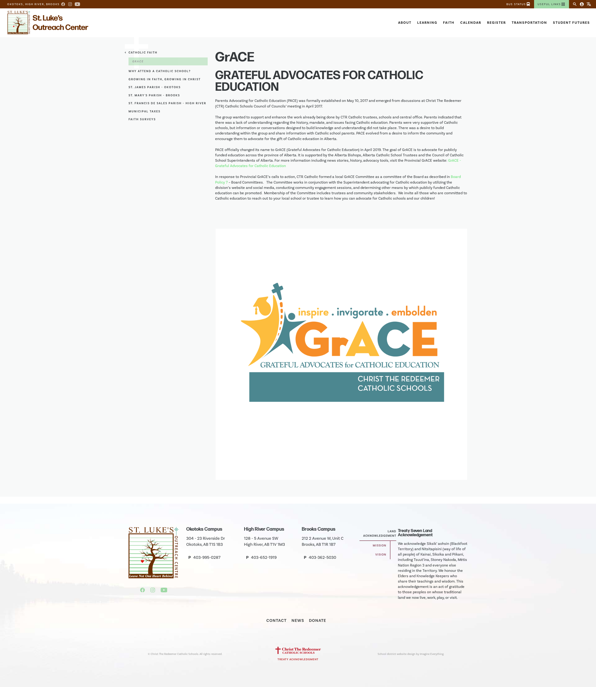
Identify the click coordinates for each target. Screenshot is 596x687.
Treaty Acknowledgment (298, 659)
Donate (317, 620)
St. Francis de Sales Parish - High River (167, 103)
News (297, 620)
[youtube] (164, 591)
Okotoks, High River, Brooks (33, 4)
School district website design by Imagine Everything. (411, 654)
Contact (276, 620)
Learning (427, 22)
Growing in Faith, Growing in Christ (165, 79)
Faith (448, 22)
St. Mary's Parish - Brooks (154, 95)
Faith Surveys (142, 119)
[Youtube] (77, 4)
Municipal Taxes (144, 111)
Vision (380, 554)
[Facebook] (63, 4)
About (404, 22)
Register (496, 22)
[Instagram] (70, 4)
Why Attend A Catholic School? (160, 71)
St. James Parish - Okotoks (155, 87)
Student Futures (571, 22)
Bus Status (518, 4)
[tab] (377, 534)
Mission (379, 545)
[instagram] (153, 591)
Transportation (529, 22)
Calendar (470, 22)
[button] (552, 4)
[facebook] (143, 591)
